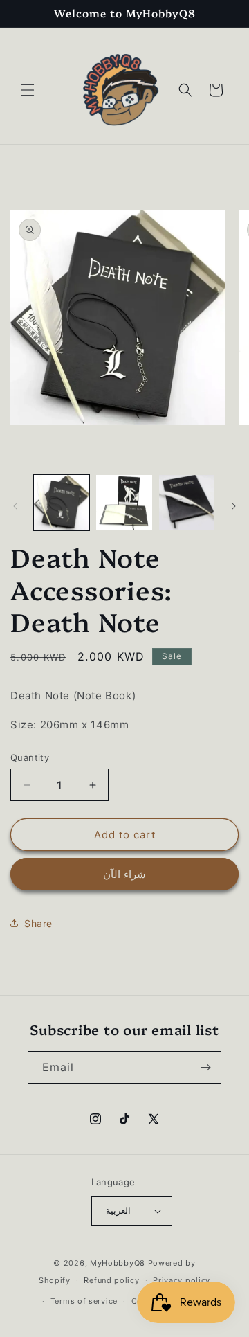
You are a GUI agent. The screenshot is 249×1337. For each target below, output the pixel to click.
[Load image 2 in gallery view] (123, 502)
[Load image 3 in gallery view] (186, 502)
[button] (27, 90)
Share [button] (38, 923)
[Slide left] (15, 506)
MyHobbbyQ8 (117, 1263)
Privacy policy (181, 1280)
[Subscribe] (205, 1067)
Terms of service (84, 1301)
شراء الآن (124, 874)
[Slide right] (234, 506)
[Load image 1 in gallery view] (61, 502)
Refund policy (111, 1280)
